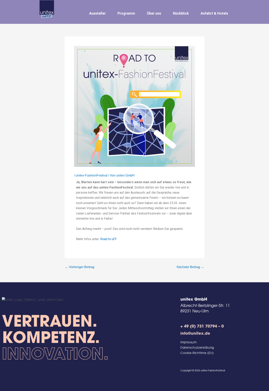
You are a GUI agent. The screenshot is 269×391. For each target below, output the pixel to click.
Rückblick (181, 13)
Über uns (154, 13)
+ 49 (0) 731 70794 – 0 (202, 327)
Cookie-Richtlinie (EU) (197, 353)
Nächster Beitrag (190, 267)
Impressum (188, 342)
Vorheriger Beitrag (79, 267)
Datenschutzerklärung (197, 347)
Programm (126, 13)
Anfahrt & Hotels (214, 13)
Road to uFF (108, 239)
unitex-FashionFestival (92, 175)
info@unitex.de (195, 334)
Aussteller (97, 13)
